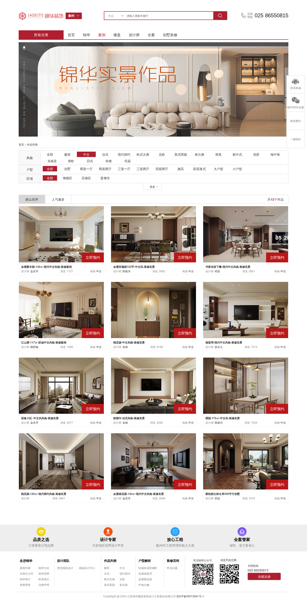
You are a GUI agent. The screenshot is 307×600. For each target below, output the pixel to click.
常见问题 (172, 568)
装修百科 (173, 560)
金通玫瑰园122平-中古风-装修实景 (134, 267)
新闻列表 (25, 568)
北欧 (162, 154)
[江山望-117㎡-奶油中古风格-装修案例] (61, 309)
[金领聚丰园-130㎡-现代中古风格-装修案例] (61, 234)
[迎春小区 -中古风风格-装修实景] (61, 385)
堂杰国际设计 (65, 568)
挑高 (181, 168)
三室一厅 (124, 168)
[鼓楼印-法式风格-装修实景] (153, 385)
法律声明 (43, 585)
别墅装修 (170, 34)
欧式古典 (143, 154)
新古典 (199, 154)
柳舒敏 (34, 347)
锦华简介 (25, 579)
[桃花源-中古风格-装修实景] (153, 309)
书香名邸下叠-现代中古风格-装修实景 (227, 267)
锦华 (86, 34)
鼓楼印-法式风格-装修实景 (129, 418)
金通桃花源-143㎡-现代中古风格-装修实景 (138, 494)
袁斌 (125, 347)
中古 (86, 154)
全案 (151, 34)
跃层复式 (199, 168)
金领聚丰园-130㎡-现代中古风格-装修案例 (46, 267)
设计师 (134, 34)
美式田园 (180, 154)
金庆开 (34, 271)
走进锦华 (26, 560)
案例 (101, 34)
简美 (218, 154)
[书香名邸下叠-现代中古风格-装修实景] (245, 234)
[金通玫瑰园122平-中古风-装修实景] (153, 234)
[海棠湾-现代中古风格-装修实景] (245, 309)
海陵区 (67, 178)
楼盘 (117, 34)
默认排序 (32, 199)
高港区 (86, 178)
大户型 (218, 168)
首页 (71, 34)
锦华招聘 (43, 573)
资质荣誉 (25, 585)
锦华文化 (43, 568)
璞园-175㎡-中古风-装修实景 (222, 418)
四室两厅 (162, 168)
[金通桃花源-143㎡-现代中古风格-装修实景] (153, 461)
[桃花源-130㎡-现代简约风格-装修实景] (61, 461)
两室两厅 (105, 168)
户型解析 (144, 560)
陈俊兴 (126, 271)
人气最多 (58, 199)
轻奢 (109, 161)
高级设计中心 (87, 568)
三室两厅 (143, 168)
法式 (105, 154)
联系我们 (43, 579)
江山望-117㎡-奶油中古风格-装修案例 (43, 342)
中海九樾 (143, 585)
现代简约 (124, 154)
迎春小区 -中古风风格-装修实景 (40, 418)
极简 (67, 154)
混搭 (256, 154)
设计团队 (63, 560)
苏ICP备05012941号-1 (190, 596)
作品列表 (110, 560)
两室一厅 (86, 168)
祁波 (217, 271)
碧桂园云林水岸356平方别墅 (222, 494)
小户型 (237, 168)
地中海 (275, 154)
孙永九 (219, 347)
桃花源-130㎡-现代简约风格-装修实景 (43, 494)
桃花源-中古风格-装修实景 (129, 342)
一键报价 (295, 139)
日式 (90, 161)
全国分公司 (26, 573)
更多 (152, 186)
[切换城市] (79, 15)
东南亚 (52, 161)
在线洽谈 (264, 576)
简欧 (71, 161)
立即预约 (93, 257)
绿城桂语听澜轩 (147, 568)
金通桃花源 (145, 579)
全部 (50, 154)
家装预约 (295, 121)
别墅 (67, 168)
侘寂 (128, 161)
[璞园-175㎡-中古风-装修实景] (245, 385)
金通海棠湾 (145, 573)
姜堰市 (105, 178)
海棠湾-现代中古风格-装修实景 (223, 342)
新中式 (237, 154)
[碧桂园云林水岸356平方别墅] (245, 461)
